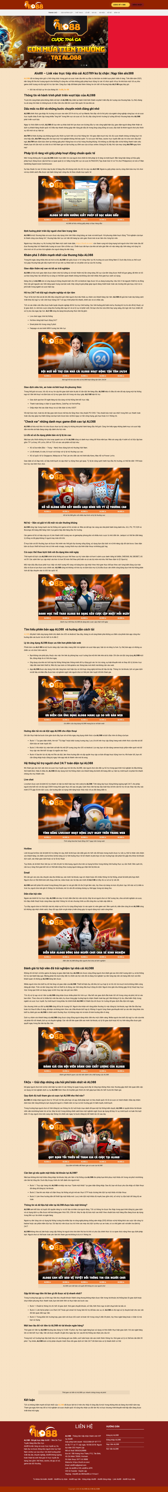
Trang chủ (52, 12)
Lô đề (87, 12)
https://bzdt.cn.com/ (84, 243)
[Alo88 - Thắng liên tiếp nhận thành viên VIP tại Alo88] (34, 4)
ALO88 (26, 634)
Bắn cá (117, 12)
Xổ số (109, 12)
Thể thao (79, 12)
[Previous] (6, 42)
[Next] (162, 42)
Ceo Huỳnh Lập (67, 12)
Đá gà (94, 12)
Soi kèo (102, 12)
